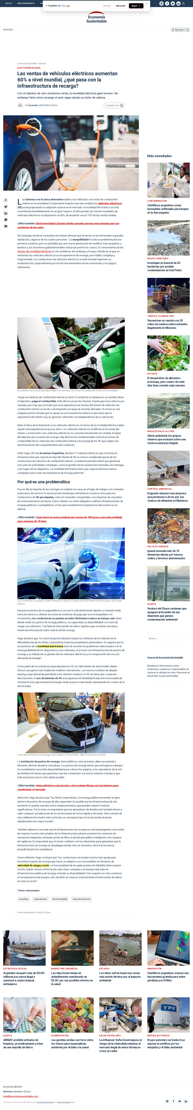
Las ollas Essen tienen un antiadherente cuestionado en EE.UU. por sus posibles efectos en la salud (72, 978)
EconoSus (33, 105)
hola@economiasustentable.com (20, 1096)
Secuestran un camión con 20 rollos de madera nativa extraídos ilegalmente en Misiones (167, 324)
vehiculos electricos (81, 899)
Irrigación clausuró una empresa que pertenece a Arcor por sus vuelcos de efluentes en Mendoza (167, 497)
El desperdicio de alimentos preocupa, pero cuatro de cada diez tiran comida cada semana (166, 382)
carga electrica (40, 899)
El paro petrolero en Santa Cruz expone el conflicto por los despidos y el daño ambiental (166, 1043)
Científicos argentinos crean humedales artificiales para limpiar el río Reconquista (168, 209)
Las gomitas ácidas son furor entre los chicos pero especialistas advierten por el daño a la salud (72, 1043)
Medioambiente (26, 3)
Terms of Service (63, 1102)
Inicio (8, 3)
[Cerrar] (146, 4)
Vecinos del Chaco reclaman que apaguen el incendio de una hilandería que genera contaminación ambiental (167, 614)
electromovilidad (59, 899)
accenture (23, 899)
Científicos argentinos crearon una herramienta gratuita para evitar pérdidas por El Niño (168, 977)
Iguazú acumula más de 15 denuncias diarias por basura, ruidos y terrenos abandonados (166, 554)
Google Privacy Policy (45, 1102)
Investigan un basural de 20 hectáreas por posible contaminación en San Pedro (164, 266)
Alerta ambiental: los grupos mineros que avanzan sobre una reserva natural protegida (166, 439)
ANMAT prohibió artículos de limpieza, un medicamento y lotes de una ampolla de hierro (23, 1043)
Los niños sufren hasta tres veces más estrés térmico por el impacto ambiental (120, 977)
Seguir (136, 5)
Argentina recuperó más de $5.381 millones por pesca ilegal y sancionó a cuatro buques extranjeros (24, 978)
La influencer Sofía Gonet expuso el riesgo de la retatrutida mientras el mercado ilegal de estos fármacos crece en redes (120, 1045)
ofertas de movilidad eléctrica (34, 251)
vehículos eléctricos (110, 203)
